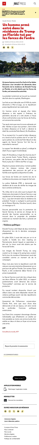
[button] (4, 3)
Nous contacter (9, 429)
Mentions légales (9, 434)
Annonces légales (10, 419)
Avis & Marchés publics (12, 421)
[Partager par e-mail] (3, 47)
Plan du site (7, 432)
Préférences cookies (10, 436)
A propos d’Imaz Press (11, 427)
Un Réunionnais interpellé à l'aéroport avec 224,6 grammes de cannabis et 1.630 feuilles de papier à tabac (13, 13)
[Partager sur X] (12, 47)
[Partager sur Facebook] (8, 47)
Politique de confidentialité (12, 438)
